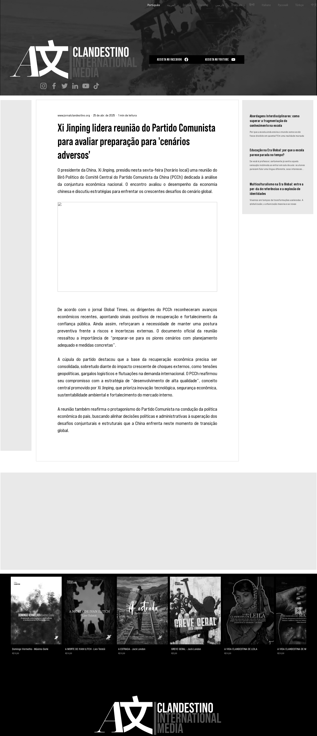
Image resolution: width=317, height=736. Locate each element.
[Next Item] (298, 610)
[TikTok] (96, 86)
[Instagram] (43, 86)
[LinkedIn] (75, 86)
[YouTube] (86, 86)
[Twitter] (64, 86)
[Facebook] (54, 86)
